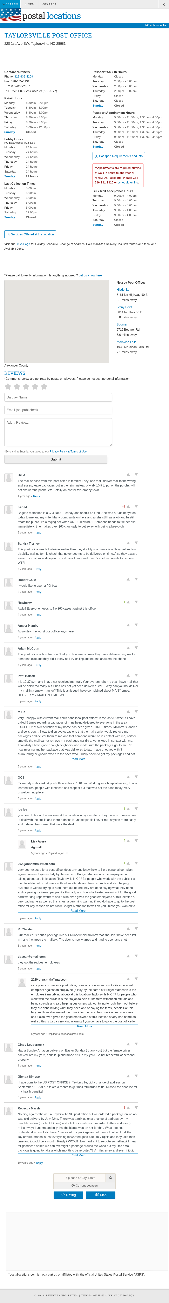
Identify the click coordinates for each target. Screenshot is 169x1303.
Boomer (122, 324)
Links (29, 4)
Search (11, 4)
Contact (49, 4)
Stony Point (124, 307)
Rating (71, 1195)
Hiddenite (123, 289)
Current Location (86, 1185)
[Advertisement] (79, 58)
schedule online (128, 182)
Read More (78, 759)
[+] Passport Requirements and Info (119, 156)
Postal (51, 15)
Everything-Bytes (62, 1295)
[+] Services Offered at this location (30, 234)
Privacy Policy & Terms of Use (68, 451)
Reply (36, 496)
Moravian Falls (126, 342)
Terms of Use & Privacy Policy (108, 1295)
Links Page (23, 244)
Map (103, 1195)
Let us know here (90, 275)
